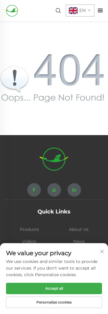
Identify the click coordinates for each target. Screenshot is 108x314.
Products (29, 229)
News (79, 241)
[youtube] (54, 190)
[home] (12, 10)
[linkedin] (74, 190)
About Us (78, 229)
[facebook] (34, 190)
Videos (29, 241)
